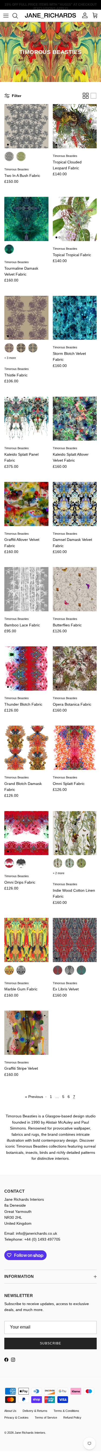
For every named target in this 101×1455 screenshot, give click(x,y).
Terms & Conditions (66, 1410)
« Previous (34, 1096)
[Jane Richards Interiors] (50, 16)
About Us (10, 1410)
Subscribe (50, 1343)
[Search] (18, 16)
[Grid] (85, 95)
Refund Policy (72, 1417)
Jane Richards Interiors (30, 1432)
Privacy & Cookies (16, 1417)
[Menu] (6, 16)
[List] (93, 95)
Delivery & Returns (35, 1410)
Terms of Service (46, 1417)
